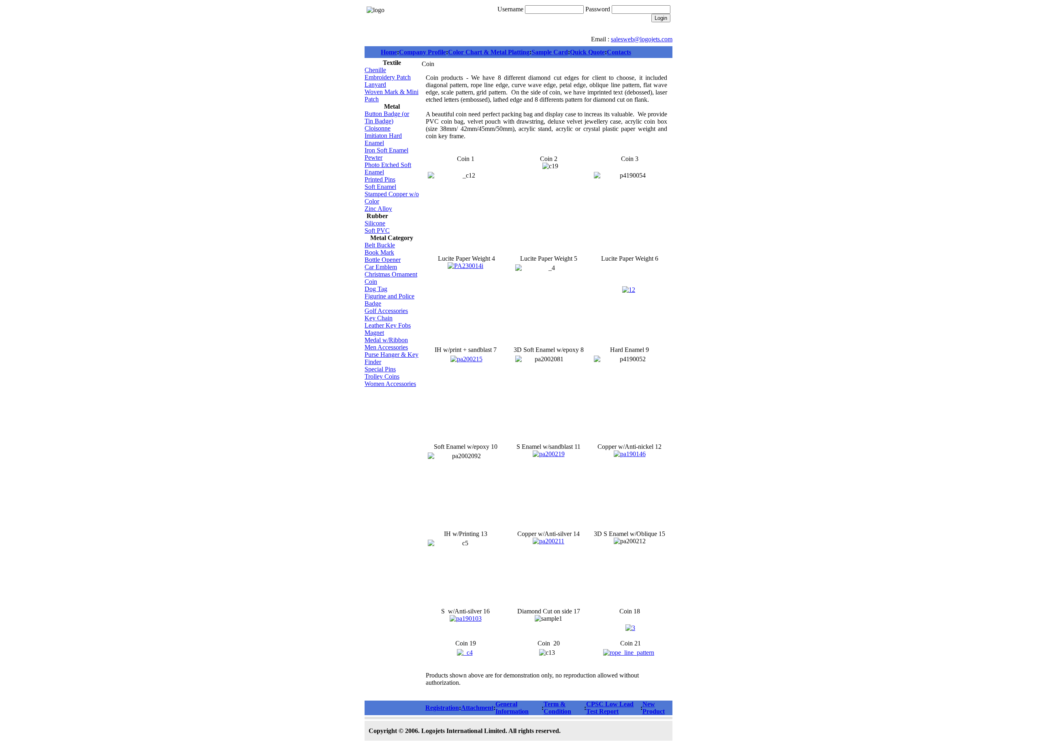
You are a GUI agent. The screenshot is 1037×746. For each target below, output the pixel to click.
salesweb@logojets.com (641, 39)
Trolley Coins (382, 376)
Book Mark (379, 252)
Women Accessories (390, 383)
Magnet (374, 332)
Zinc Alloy (378, 208)
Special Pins (380, 369)
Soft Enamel (380, 186)
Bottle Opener (383, 259)
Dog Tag (376, 288)
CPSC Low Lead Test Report (610, 708)
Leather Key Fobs (388, 325)
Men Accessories (386, 347)
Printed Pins (380, 179)
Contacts (619, 52)
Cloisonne (377, 128)
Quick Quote (587, 52)
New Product (653, 708)
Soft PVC (377, 230)
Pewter (373, 157)
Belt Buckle (380, 245)
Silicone (375, 223)
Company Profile (422, 52)
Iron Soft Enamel (386, 150)
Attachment (477, 707)
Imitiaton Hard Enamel (383, 139)
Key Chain (379, 318)
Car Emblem (381, 267)
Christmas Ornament (391, 274)
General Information (512, 708)
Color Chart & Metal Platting (488, 52)
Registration (442, 707)
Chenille (375, 69)
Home (389, 52)
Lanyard (375, 84)
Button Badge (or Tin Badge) (387, 117)
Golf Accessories (386, 310)
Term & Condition (557, 708)
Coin (371, 281)
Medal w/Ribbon (386, 340)
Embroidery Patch (388, 77)
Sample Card (549, 52)
